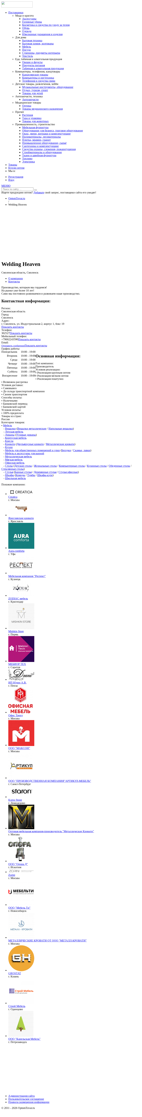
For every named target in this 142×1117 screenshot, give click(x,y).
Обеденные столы (119, 465)
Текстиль (27, 56)
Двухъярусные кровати (30, 444)
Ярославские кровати (21, 518)
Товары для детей (32, 93)
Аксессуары (29, 18)
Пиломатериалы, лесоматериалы (41, 136)
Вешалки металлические (31, 428)
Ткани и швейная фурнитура (39, 155)
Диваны (10, 434)
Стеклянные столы (12, 468)
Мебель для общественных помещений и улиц (32, 450)
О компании (15, 278)
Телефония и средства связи (38, 80)
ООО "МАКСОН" (19, 748)
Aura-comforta (16, 550)
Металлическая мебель (18, 456)
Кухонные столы (97, 465)
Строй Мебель (16, 1006)
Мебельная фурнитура (35, 127)
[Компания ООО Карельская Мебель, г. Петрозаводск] (20, 1035)
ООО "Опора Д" (18, 864)
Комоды (20, 475)
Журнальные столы (45, 465)
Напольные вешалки (60, 428)
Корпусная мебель (15, 437)
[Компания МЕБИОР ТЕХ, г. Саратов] (21, 661)
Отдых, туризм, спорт (35, 90)
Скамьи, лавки (81, 450)
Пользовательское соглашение (26, 1099)
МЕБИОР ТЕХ (17, 664)
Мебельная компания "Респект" (27, 576)
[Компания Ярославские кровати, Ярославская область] (21, 515)
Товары (12, 164)
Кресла (9, 441)
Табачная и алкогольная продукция (43, 68)
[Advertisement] (71, 233)
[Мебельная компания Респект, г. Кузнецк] (21, 573)
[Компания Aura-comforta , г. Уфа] (21, 547)
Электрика (28, 161)
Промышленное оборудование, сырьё (44, 143)
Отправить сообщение (13, 345)
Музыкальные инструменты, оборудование (47, 87)
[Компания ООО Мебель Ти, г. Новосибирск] (21, 904)
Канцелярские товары (35, 74)
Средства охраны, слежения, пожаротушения (49, 149)
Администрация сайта (21, 1095)
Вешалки (10, 428)
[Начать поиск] (35, 190)
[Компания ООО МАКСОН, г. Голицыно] (21, 745)
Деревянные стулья (45, 472)
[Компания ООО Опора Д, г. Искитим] (19, 861)
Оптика (26, 105)
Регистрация (15, 176)
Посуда (26, 49)
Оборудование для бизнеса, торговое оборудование (52, 130)
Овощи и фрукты (32, 62)
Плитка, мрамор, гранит (36, 139)
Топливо (27, 158)
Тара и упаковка (31, 118)
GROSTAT (14, 973)
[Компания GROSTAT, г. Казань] (21, 970)
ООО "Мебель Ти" (19, 907)
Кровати (10, 444)
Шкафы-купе (45, 475)
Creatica (12, 496)
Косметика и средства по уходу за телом (46, 24)
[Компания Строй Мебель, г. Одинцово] (21, 1003)
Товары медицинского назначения (42, 108)
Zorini (11, 875)
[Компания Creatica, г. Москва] (21, 493)
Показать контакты (12, 326)
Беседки (66, 450)
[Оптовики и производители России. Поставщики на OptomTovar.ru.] (17, 6)
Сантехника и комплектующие (40, 146)
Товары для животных (35, 121)
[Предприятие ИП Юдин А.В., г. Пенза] (21, 679)
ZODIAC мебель (18, 598)
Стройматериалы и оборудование (42, 152)
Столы (9, 465)
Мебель (26, 46)
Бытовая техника (32, 40)
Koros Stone (15, 799)
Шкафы (9, 475)
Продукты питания (33, 65)
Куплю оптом (16, 167)
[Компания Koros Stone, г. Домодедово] (21, 796)
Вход (11, 179)
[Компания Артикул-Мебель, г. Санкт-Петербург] (21, 777)
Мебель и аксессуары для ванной (24, 453)
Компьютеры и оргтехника (38, 77)
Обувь (25, 28)
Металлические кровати (60, 444)
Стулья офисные (68, 472)
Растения (27, 115)
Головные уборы (32, 21)
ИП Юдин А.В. (17, 682)
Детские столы (23, 465)
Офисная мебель (14, 462)
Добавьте (38, 192)
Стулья (9, 472)
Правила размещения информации (28, 1102)
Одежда (26, 31)
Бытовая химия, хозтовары (38, 43)
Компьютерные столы (72, 465)
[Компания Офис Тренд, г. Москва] (20, 712)
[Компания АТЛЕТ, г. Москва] (21, 871)
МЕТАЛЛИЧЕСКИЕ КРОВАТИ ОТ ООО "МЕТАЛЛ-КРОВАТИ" (47, 940)
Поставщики (15, 12)
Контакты (14, 281)
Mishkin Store (16, 631)
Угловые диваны (26, 434)
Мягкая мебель (14, 459)
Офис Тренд (15, 715)
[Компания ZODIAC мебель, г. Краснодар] (21, 595)
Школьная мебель (15, 478)
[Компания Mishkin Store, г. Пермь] (21, 628)
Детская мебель (14, 431)
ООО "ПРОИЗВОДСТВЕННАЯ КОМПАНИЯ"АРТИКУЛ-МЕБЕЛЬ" (49, 780)
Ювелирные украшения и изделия (42, 34)
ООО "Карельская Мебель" (24, 1038)
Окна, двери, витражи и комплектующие (46, 133)
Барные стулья (23, 472)
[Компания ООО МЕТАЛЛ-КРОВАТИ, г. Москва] (21, 937)
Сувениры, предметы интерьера (41, 52)
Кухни (9, 447)
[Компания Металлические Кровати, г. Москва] (21, 828)
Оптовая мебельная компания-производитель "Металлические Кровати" (51, 831)
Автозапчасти (30, 99)
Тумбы (31, 475)
